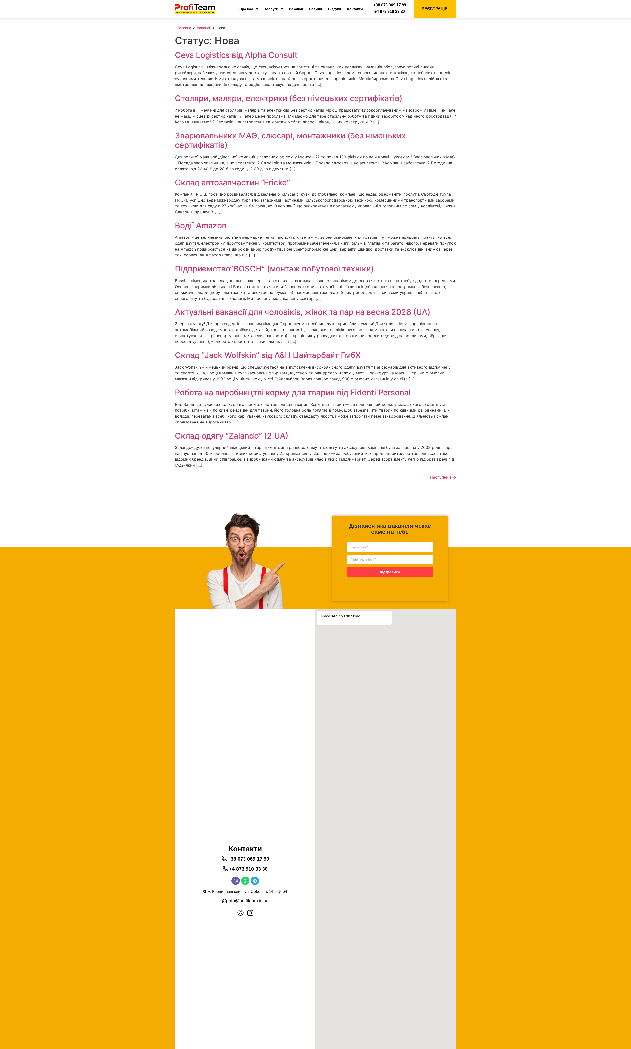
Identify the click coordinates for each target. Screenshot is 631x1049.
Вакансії (296, 9)
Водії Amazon (201, 225)
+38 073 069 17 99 (389, 5)
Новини (315, 9)
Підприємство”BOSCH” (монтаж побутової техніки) (274, 268)
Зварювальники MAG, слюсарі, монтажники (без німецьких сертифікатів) (290, 140)
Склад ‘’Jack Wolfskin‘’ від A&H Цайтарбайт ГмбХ (268, 355)
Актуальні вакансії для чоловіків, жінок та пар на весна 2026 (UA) (302, 312)
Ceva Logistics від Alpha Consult (236, 55)
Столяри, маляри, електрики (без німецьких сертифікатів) (288, 98)
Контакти (355, 9)
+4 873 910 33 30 (389, 11)
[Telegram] (255, 881)
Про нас (246, 9)
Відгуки (334, 9)
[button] (245, 892)
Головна (184, 28)
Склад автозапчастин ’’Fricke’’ (232, 182)
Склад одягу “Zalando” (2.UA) (231, 435)
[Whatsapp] (245, 881)
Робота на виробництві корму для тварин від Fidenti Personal (293, 392)
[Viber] (235, 881)
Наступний (443, 477)
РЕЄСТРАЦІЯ (435, 9)
